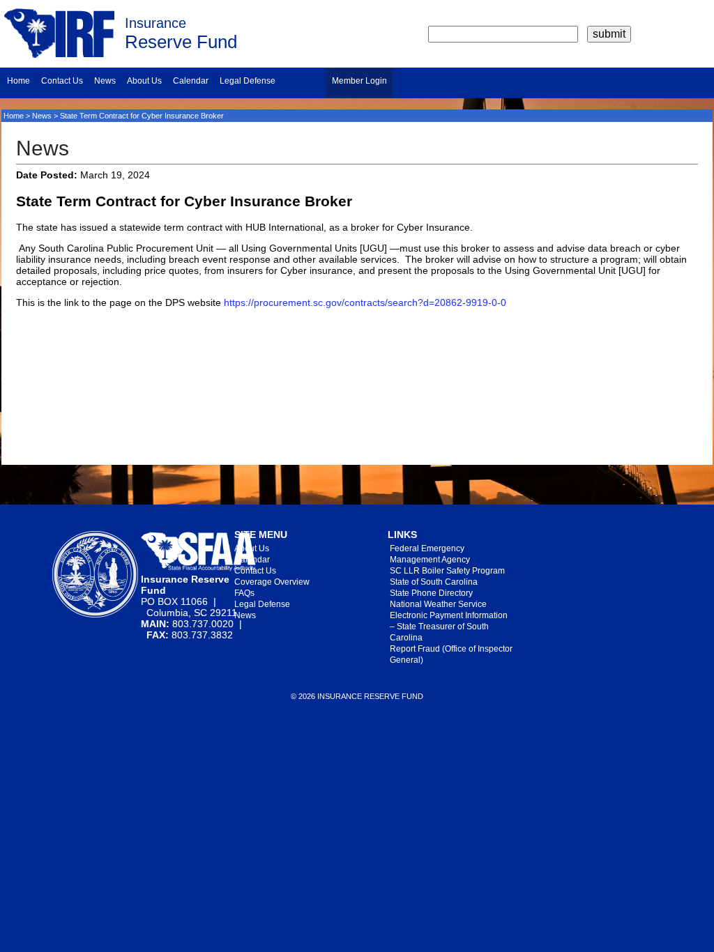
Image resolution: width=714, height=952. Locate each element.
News (105, 81)
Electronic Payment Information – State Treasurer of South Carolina (449, 627)
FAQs (244, 593)
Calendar (190, 81)
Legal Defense (247, 81)
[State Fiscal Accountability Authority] (198, 568)
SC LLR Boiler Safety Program (447, 571)
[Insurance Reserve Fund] (59, 55)
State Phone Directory (431, 593)
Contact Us (62, 81)
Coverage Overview (272, 582)
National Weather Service (438, 604)
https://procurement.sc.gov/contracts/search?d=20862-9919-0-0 (365, 302)
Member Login (359, 81)
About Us (144, 81)
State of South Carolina (434, 582)
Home (18, 81)
